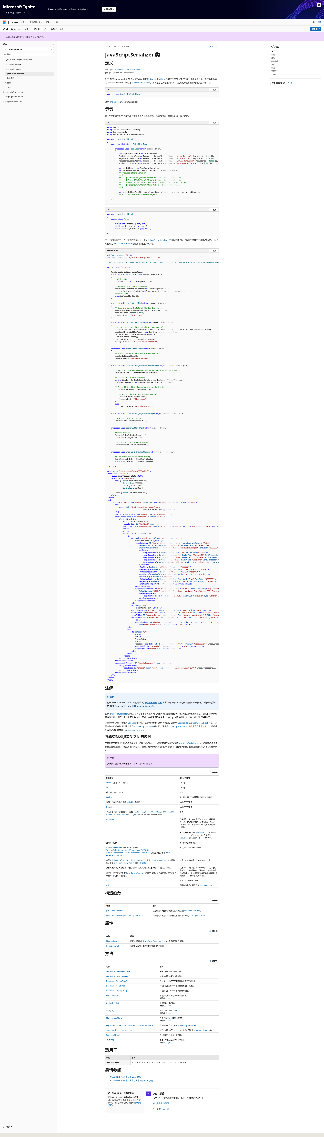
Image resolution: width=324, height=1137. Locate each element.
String (108, 783)
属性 (273, 64)
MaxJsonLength (112, 941)
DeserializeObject (199, 722)
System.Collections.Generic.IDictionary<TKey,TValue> (128, 853)
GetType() (110, 1010)
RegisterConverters (133, 730)
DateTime (110, 819)
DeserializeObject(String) (116, 991)
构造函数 (274, 61)
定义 (273, 51)
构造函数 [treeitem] (10, 78)
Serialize (132, 722)
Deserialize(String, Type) (116, 981)
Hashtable (141, 863)
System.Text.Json (157, 79)
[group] (162, 467)
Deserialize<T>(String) (115, 986)
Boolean (109, 797)
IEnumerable (115, 847)
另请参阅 (274, 74)
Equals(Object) (112, 995)
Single (133, 814)
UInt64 (117, 814)
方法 (273, 68)
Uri (107, 885)
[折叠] (53, 44)
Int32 (158, 812)
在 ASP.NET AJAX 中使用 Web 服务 (125, 1077)
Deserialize (183, 722)
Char (108, 787)
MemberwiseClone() (114, 1018)
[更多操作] (217, 47)
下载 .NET (316, 29)
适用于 (274, 71)
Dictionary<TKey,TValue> (124, 863)
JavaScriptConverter (123, 243)
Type (175, 1010)
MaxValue (200, 832)
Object (113, 101)
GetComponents (206, 885)
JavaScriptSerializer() (115, 911)
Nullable (130, 802)
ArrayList (110, 855)
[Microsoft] (4, 22)
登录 (319, 22)
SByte (144, 812)
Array (168, 853)
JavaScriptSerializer (159, 240)
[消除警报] (319, 5)
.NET (115, 46)
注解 (273, 58)
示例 (273, 54)
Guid (108, 880)
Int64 (165, 812)
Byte (137, 812)
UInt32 (109, 814)
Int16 (151, 812)
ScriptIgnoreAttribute (135, 873)
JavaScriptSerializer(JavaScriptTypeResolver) (124, 915)
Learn (108, 46)
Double (125, 814)
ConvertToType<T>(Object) (117, 976)
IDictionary (148, 850)
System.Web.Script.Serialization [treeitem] (18, 60)
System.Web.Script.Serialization (127, 69)
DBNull (109, 807)
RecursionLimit (112, 946)
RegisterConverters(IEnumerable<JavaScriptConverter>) (129, 1025)
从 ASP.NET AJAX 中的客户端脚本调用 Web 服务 (131, 1080)
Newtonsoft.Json (140, 82)
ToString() (110, 1040)
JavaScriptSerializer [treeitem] (15, 73)
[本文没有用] (291, 83)
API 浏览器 (124, 46)
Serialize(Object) (113, 1035)
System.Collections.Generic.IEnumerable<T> (124, 850)
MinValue (184, 838)
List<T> (119, 855)
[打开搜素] (313, 22)
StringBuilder (201, 1030)
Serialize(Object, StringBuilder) (119, 1030)
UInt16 (173, 812)
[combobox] (28, 49)
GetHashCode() (112, 1003)
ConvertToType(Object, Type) (118, 971)
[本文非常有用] (288, 83)
